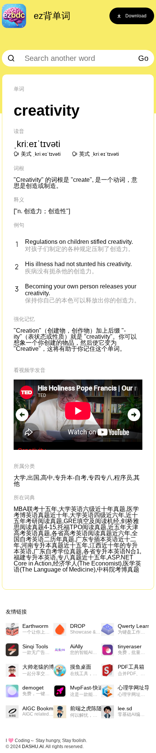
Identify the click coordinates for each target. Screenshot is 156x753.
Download (136, 16)
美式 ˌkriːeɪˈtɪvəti (41, 154)
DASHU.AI (33, 746)
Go (143, 58)
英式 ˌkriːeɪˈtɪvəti (99, 154)
